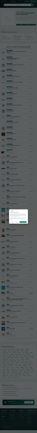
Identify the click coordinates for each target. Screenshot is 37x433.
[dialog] (18, 216)
